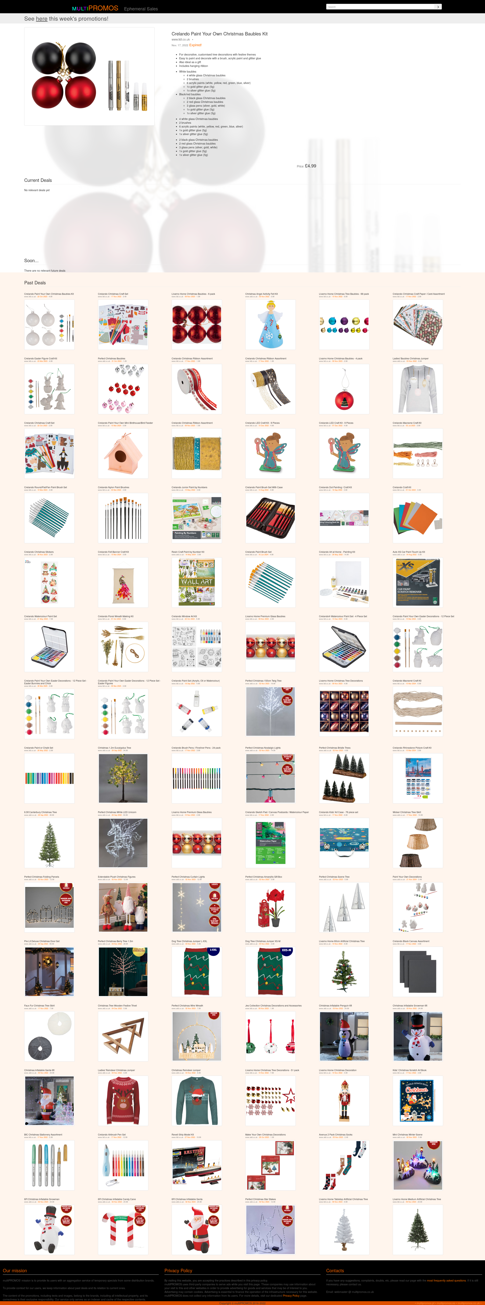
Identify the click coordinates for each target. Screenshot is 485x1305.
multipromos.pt (425, 1303)
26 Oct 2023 (264, 1137)
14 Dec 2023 (337, 619)
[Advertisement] (361, 53)
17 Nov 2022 (116, 296)
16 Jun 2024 (263, 554)
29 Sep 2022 (117, 750)
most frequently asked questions (446, 1280)
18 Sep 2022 (337, 490)
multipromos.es (446, 1303)
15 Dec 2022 (264, 425)
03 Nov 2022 (264, 296)
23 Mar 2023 (42, 361)
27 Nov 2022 (190, 1137)
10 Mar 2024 (116, 425)
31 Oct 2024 (116, 361)
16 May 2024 (190, 554)
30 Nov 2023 (43, 554)
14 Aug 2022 (263, 490)
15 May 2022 (190, 490)
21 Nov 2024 (412, 879)
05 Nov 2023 (338, 1137)
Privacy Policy (291, 1295)
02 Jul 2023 (410, 425)
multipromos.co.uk (469, 1303)
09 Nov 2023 (190, 296)
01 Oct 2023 (411, 490)
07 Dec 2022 (337, 425)
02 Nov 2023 (264, 683)
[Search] (438, 6)
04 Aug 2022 (411, 554)
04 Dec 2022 (117, 1008)
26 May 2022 (337, 554)
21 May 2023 (43, 619)
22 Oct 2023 (42, 296)
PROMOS (103, 7)
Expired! (195, 44)
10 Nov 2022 (337, 296)
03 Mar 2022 (116, 490)
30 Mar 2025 (42, 686)
